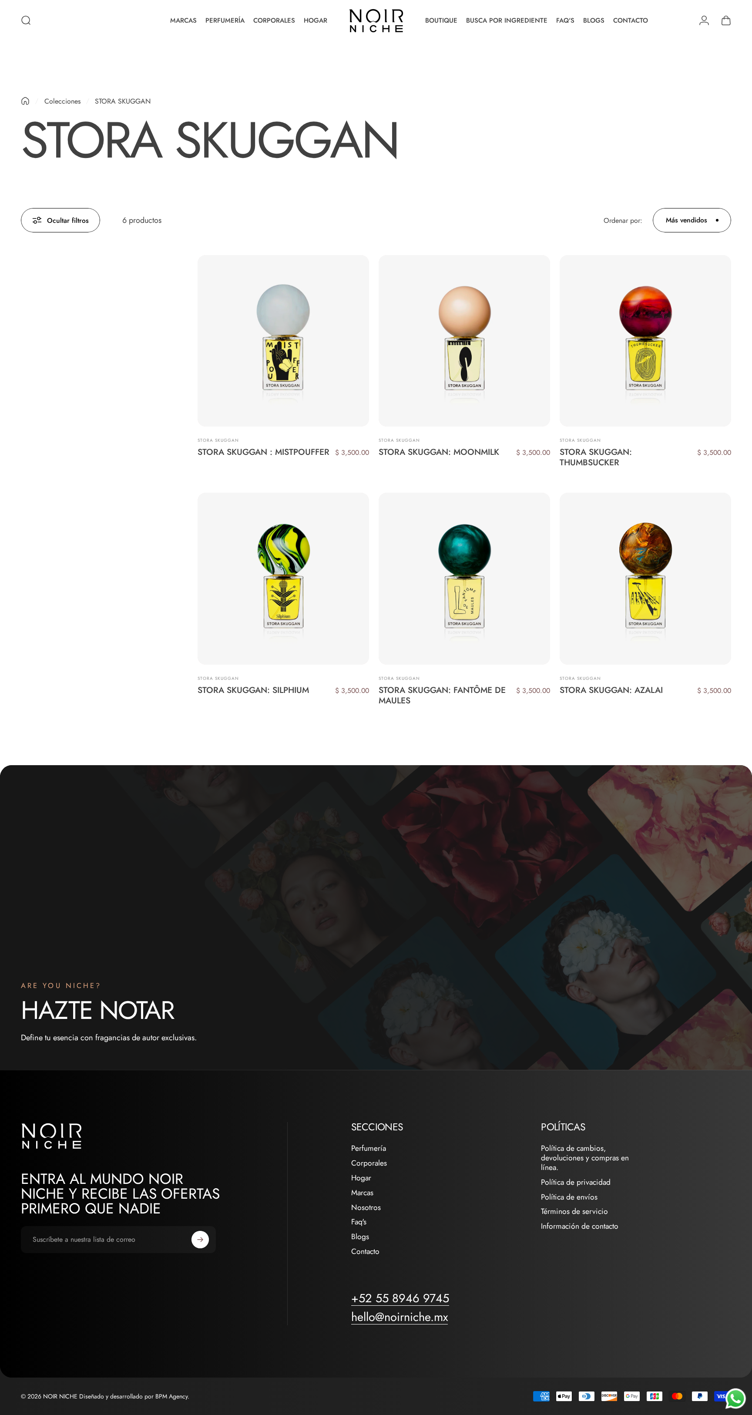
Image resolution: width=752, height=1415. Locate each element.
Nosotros (366, 1208)
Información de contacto (579, 1226)
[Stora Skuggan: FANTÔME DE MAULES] (464, 578)
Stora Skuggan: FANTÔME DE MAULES (442, 695)
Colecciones (62, 101)
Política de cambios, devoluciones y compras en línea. (585, 1158)
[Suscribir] (200, 1239)
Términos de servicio (574, 1212)
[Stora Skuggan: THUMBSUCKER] (645, 341)
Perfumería (368, 1148)
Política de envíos (569, 1197)
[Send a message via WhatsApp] (736, 1399)
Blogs (360, 1237)
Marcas (362, 1193)
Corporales (369, 1163)
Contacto (365, 1252)
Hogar (361, 1178)
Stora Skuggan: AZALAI (611, 690)
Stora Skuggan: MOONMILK (439, 452)
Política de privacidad (576, 1182)
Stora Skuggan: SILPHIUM (253, 690)
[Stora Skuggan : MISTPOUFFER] (283, 341)
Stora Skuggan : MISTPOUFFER (263, 452)
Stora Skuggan (218, 440)
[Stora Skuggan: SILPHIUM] (283, 578)
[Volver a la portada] (25, 101)
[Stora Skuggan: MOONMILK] (464, 341)
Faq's (358, 1222)
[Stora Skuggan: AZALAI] (645, 578)
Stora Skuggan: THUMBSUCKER (596, 457)
